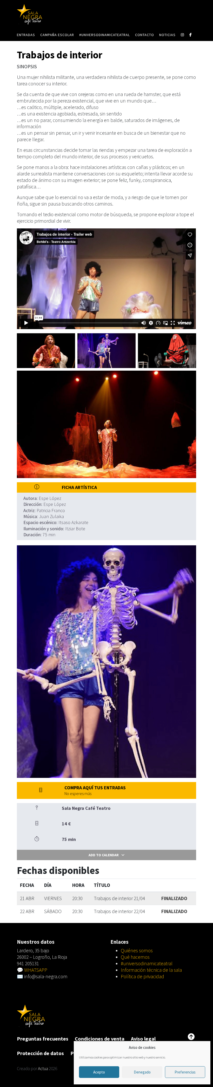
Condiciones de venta (99, 1038)
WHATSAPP (35, 970)
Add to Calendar (104, 855)
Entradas (26, 34)
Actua (43, 1068)
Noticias (167, 34)
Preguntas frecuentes (42, 1038)
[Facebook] (190, 35)
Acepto (99, 1072)
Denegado (142, 1072)
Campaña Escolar (57, 34)
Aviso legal (143, 1038)
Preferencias (185, 1072)
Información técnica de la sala (151, 970)
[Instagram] (182, 35)
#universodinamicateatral (104, 34)
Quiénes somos (137, 950)
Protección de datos (40, 1053)
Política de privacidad (142, 976)
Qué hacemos (135, 957)
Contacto (144, 34)
